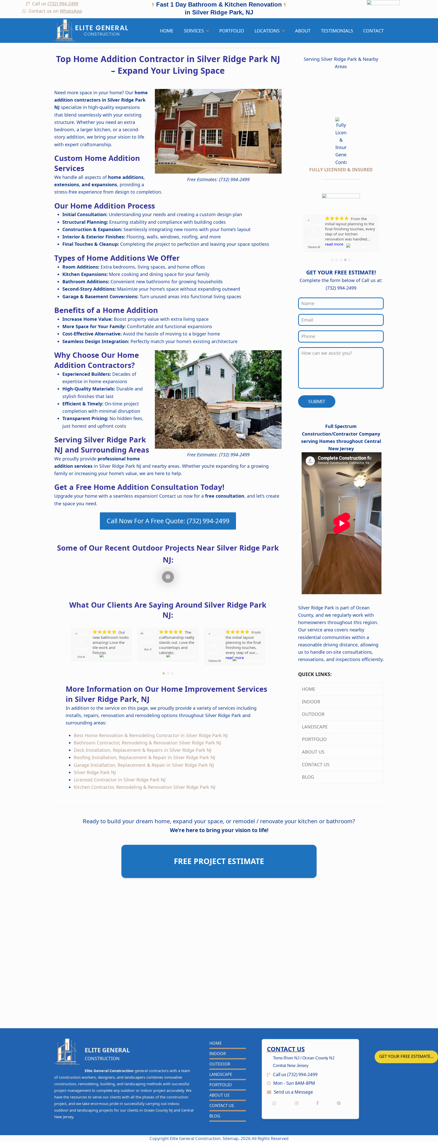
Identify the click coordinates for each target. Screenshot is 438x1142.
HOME (309, 689)
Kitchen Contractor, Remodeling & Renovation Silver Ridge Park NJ (144, 787)
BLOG (308, 777)
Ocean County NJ (158, 1110)
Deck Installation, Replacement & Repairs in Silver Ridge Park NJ (142, 750)
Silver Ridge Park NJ (95, 772)
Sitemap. (232, 1138)
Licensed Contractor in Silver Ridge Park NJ (120, 780)
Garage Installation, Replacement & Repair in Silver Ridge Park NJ (144, 765)
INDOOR (311, 702)
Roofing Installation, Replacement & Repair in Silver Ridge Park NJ (144, 757)
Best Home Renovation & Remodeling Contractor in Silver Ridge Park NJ (151, 735)
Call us (55, 4)
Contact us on (55, 11)
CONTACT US (316, 764)
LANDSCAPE (315, 727)
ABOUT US (314, 752)
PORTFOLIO (315, 739)
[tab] (219, 9)
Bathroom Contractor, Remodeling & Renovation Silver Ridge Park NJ (147, 743)
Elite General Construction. (196, 1138)
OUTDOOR (314, 714)
